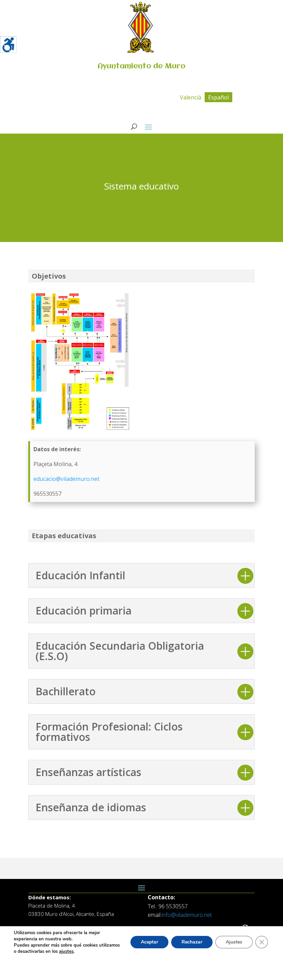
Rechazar (192, 942)
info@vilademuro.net (187, 915)
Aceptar (149, 942)
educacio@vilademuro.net (66, 479)
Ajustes (234, 942)
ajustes (66, 951)
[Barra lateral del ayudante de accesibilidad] (8, 44)
